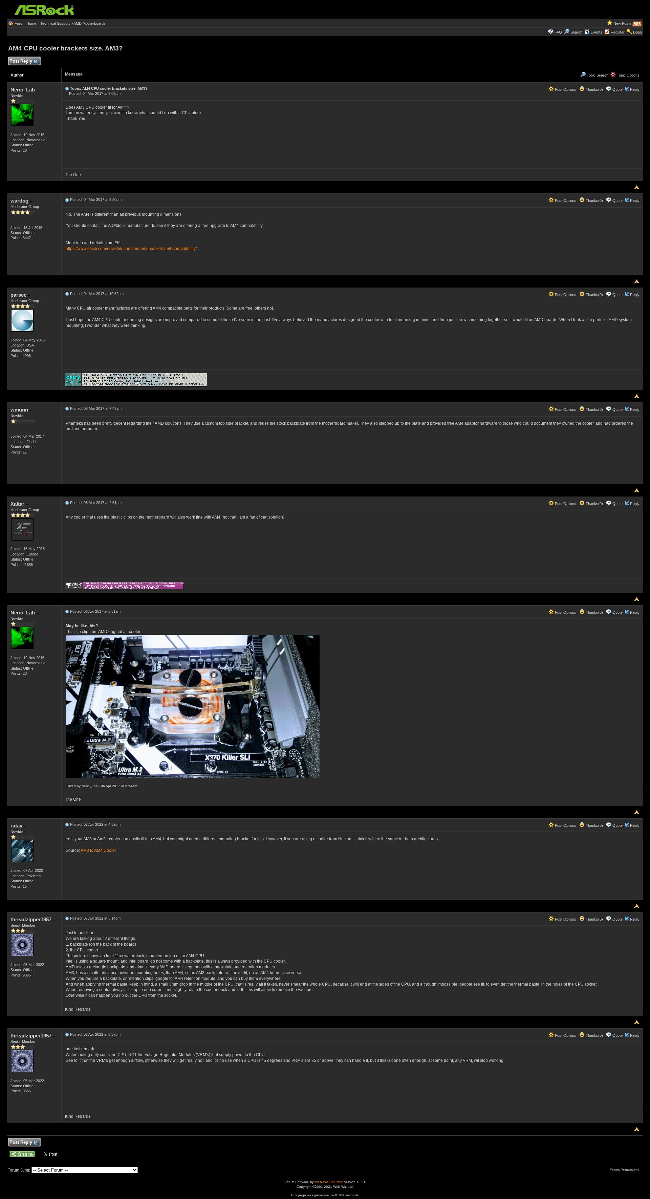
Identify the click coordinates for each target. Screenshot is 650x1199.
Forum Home (25, 23)
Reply (635, 89)
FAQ (558, 32)
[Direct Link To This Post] (67, 88)
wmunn (19, 410)
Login (637, 32)
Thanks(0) (594, 89)
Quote (617, 89)
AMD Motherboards (89, 23)
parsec (19, 295)
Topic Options (628, 75)
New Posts (622, 23)
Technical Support (55, 23)
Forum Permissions (625, 1170)
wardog (20, 201)
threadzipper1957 (31, 919)
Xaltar (18, 504)
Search (576, 32)
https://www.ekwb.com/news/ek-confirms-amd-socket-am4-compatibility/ (131, 248)
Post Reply (21, 61)
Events (596, 32)
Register (618, 32)
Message (74, 74)
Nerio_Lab (23, 89)
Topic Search (597, 75)
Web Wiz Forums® (329, 1182)
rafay (17, 825)
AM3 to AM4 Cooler (98, 850)
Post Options (565, 89)
